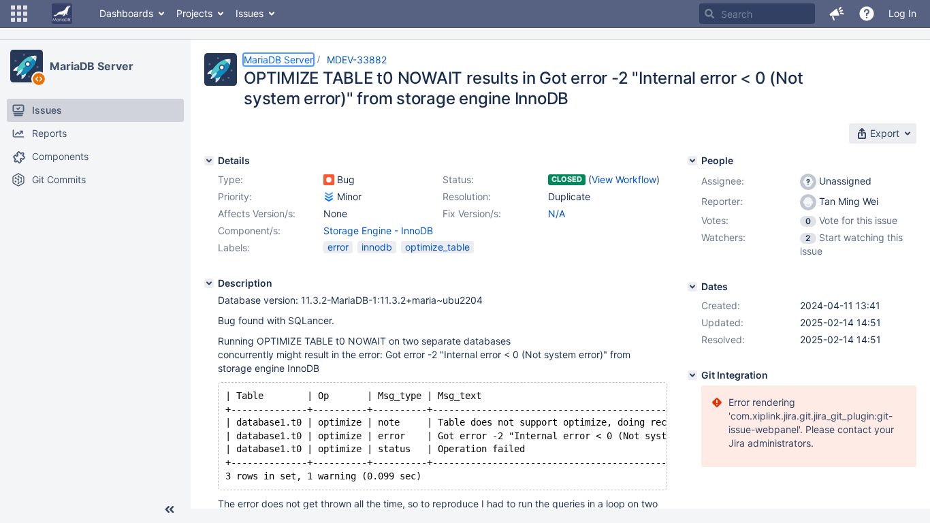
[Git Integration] (692, 375)
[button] (19, 13)
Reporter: (722, 201)
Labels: (234, 247)
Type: (230, 179)
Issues (249, 13)
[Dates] (692, 286)
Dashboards (126, 13)
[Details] (209, 160)
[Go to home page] (62, 13)
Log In (902, 13)
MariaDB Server (91, 66)
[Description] (209, 283)
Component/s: (249, 230)
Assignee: (722, 181)
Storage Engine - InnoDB (378, 230)
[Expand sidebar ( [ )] (169, 509)
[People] (692, 160)
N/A (556, 213)
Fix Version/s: (472, 213)
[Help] (867, 13)
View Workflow (624, 179)
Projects (194, 13)
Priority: (235, 196)
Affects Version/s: (256, 213)
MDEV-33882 (357, 59)
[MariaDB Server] (26, 66)
